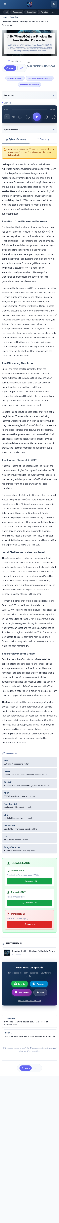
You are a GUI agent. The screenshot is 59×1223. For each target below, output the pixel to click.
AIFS (6, 760)
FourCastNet (10, 803)
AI (7, 12)
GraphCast (9, 825)
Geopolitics (31, 12)
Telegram (41, 984)
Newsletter (24, 992)
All (53, 12)
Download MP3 (31, 881)
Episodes (14, 17)
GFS (6, 814)
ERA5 (6, 793)
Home (4, 17)
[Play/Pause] (37, 117)
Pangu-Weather (12, 847)
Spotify (21, 984)
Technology (17, 12)
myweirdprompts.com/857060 (41, 66)
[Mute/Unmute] (13, 116)
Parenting (44, 12)
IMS (5, 836)
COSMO (7, 771)
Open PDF (31, 924)
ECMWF (7, 782)
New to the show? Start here (29, 1000)
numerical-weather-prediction (40, 78)
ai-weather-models (14, 78)
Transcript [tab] (45, 139)
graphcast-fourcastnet (29, 84)
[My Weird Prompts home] (29, 4)
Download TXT (31, 903)
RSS (42, 992)
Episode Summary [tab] (17, 139)
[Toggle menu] (5, 4)
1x (7, 117)
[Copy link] (21, 68)
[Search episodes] (54, 4)
